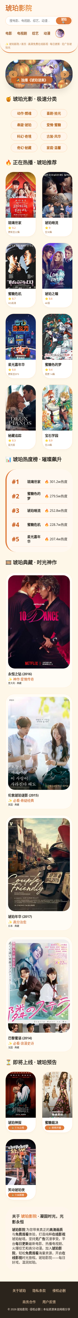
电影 (8, 33)
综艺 (35, 33)
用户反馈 (49, 1302)
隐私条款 (39, 1290)
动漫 (47, 33)
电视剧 (22, 33)
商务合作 (29, 1302)
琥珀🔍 (64, 21)
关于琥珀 (19, 1290)
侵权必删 (59, 1290)
